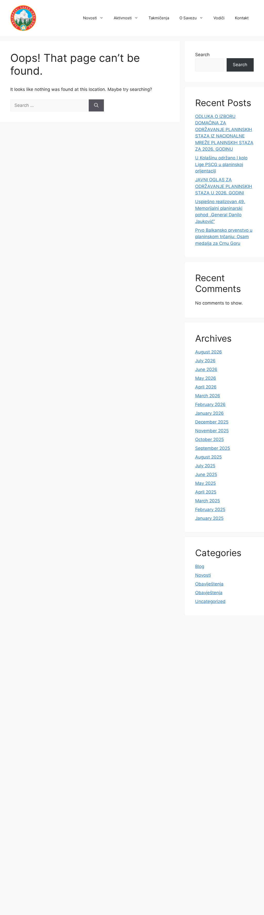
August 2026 (208, 352)
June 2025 (206, 474)
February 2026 (210, 404)
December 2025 (211, 422)
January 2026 (209, 413)
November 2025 (212, 430)
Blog (199, 566)
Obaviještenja (209, 583)
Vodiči (219, 17)
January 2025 (209, 518)
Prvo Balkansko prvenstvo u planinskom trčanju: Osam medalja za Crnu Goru (223, 237)
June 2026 (206, 369)
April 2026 (206, 387)
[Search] (96, 105)
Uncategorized (210, 601)
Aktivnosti (123, 17)
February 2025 (210, 509)
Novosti (90, 17)
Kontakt (242, 17)
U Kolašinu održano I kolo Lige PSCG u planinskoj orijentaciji (221, 164)
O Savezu (188, 17)
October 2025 (209, 439)
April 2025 (205, 492)
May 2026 (205, 378)
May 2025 (205, 483)
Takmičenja (158, 17)
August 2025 (208, 457)
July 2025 (205, 465)
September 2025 (212, 448)
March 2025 (207, 500)
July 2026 (205, 360)
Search (202, 54)
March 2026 (207, 395)
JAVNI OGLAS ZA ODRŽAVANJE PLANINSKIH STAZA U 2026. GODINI (223, 186)
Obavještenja (208, 592)
